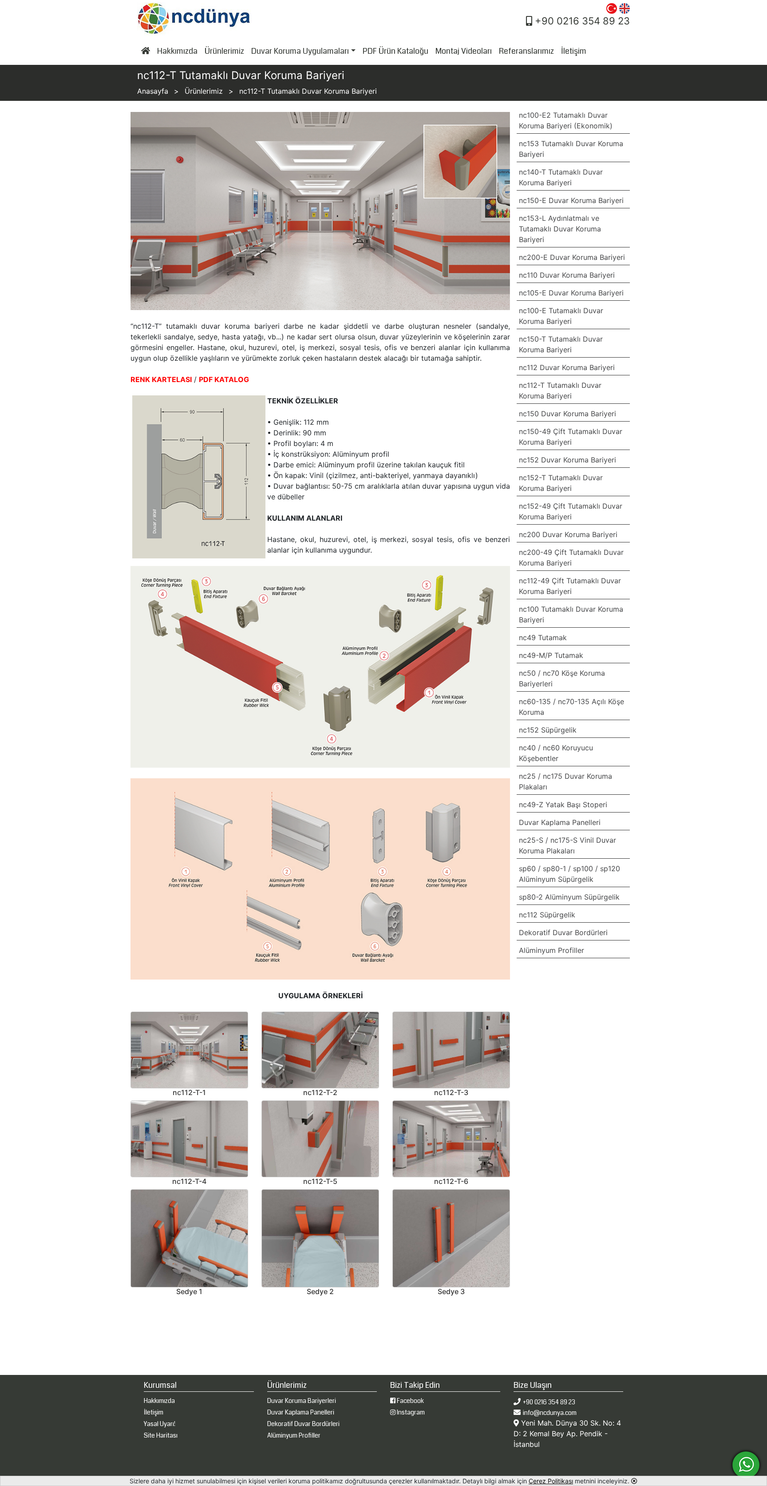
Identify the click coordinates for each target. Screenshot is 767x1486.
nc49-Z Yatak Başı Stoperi (563, 804)
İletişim (573, 51)
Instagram (410, 1412)
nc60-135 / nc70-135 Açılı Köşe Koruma (571, 707)
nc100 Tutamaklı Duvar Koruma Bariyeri (571, 614)
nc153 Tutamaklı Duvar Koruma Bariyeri (571, 149)
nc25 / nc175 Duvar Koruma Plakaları (565, 781)
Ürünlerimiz (224, 51)
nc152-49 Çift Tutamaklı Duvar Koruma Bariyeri (570, 511)
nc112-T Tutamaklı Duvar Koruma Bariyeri (560, 390)
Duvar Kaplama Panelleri (560, 822)
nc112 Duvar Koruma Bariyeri (567, 367)
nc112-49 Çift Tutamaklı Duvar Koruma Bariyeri (570, 586)
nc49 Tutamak (543, 637)
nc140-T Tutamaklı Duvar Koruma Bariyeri (561, 177)
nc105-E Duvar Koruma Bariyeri (571, 292)
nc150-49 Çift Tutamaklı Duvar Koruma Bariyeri (570, 436)
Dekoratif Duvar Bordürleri (563, 932)
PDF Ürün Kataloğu (395, 51)
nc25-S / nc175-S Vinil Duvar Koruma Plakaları (567, 845)
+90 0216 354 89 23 (581, 21)
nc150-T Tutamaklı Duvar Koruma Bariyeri (561, 344)
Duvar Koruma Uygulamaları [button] (300, 51)
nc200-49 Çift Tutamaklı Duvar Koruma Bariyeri (571, 557)
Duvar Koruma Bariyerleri (301, 1400)
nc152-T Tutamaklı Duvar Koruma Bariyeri (561, 483)
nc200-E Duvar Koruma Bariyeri (572, 257)
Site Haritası (161, 1435)
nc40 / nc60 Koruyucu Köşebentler (556, 753)
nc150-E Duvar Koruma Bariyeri (571, 200)
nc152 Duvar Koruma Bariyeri (567, 459)
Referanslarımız (526, 51)
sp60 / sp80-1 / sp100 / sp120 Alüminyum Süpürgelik (569, 874)
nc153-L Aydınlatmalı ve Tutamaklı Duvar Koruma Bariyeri (560, 229)
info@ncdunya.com (550, 1412)
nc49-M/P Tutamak (551, 655)
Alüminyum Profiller (551, 950)
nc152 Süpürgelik (548, 729)
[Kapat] (634, 1481)
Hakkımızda (177, 51)
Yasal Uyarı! (159, 1423)
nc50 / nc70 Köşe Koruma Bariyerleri (562, 678)
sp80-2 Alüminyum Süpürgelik (569, 896)
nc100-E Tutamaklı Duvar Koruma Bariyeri (561, 316)
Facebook (409, 1400)
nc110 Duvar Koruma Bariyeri (567, 275)
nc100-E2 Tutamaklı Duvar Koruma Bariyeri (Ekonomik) (566, 120)
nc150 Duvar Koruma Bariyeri (567, 413)
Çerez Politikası (551, 1481)
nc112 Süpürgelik (547, 914)
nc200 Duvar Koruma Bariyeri (568, 534)
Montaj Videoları (463, 51)
